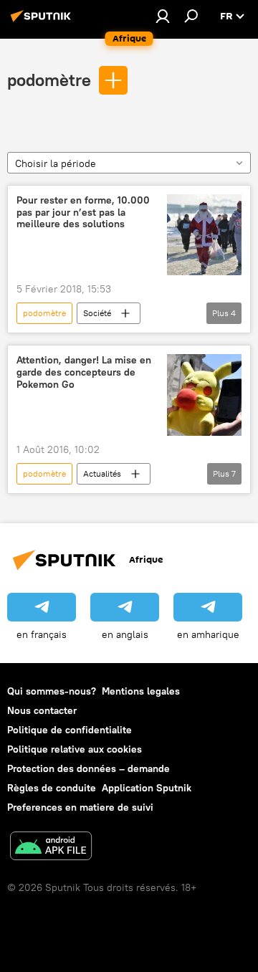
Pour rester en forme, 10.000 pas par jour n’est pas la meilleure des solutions (83, 212)
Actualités (102, 473)
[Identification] (162, 15)
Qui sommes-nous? (51, 691)
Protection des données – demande (88, 768)
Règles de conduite (51, 787)
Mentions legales (141, 691)
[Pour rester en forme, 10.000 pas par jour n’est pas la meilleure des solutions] (204, 234)
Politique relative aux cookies (74, 749)
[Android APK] (51, 848)
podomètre (49, 79)
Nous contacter (42, 710)
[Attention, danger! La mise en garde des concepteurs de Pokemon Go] (204, 395)
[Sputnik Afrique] (43, 21)
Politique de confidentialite (69, 729)
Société (97, 313)
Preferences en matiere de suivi (80, 807)
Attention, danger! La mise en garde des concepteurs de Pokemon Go (83, 372)
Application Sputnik (146, 787)
